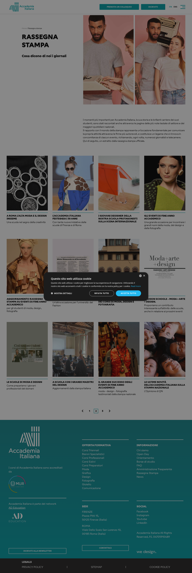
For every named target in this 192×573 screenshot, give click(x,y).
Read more (136, 286)
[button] (61, 293)
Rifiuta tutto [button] (101, 293)
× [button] (144, 276)
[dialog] (96, 286)
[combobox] (140, 276)
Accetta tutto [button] (128, 293)
